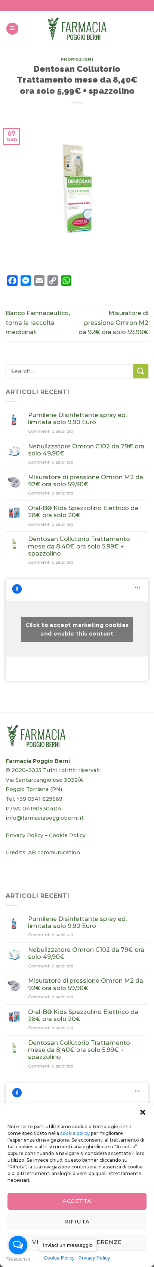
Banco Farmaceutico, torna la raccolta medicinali (38, 323)
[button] (143, 1112)
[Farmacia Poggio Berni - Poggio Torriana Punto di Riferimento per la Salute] (77, 28)
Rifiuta (76, 1221)
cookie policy (75, 1133)
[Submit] (140, 371)
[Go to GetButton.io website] (18, 1259)
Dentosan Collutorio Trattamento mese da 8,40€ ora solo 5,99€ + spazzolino (79, 546)
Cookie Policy (67, 835)
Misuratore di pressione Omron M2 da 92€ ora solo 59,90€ (113, 323)
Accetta (76, 1200)
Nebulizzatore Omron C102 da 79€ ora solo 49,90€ (86, 450)
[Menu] (12, 29)
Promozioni (77, 59)
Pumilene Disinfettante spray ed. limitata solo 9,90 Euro (77, 419)
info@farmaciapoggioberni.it (45, 818)
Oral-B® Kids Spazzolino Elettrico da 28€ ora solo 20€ (83, 512)
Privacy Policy (24, 835)
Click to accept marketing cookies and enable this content (77, 629)
